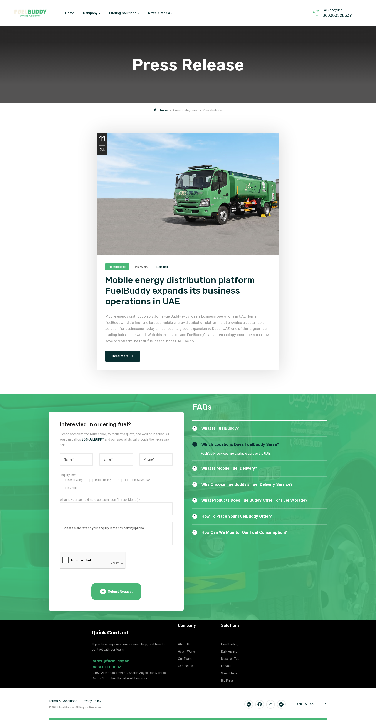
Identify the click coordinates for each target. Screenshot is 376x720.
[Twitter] (281, 704)
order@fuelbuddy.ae (111, 661)
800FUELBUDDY (93, 439)
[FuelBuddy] (30, 13)
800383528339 (337, 15)
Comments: (142, 267)
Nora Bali (162, 267)
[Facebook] (259, 704)
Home (163, 110)
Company (187, 625)
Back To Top (304, 704)
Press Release (117, 266)
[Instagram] (270, 704)
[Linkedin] (248, 704)
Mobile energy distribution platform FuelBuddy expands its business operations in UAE (180, 290)
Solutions (230, 625)
